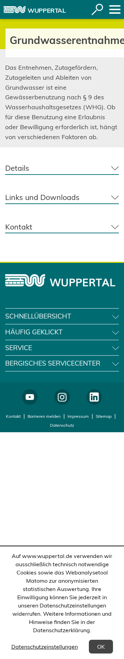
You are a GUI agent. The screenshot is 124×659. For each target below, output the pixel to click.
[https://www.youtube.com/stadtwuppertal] (30, 397)
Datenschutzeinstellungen (44, 646)
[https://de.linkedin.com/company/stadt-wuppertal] (94, 397)
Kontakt (13, 416)
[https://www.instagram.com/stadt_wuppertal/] (62, 397)
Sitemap (104, 416)
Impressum (78, 416)
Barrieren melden (44, 416)
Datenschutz (62, 425)
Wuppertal (47, 10)
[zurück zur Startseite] (14, 9)
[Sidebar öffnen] (115, 9)
